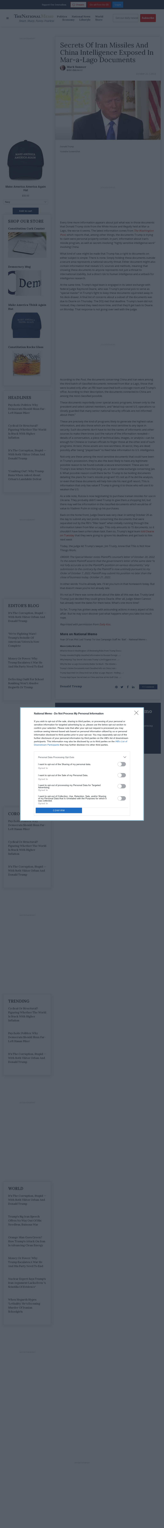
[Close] (137, 714)
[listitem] (82, 757)
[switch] (122, 764)
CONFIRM (59, 810)
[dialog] (82, 764)
